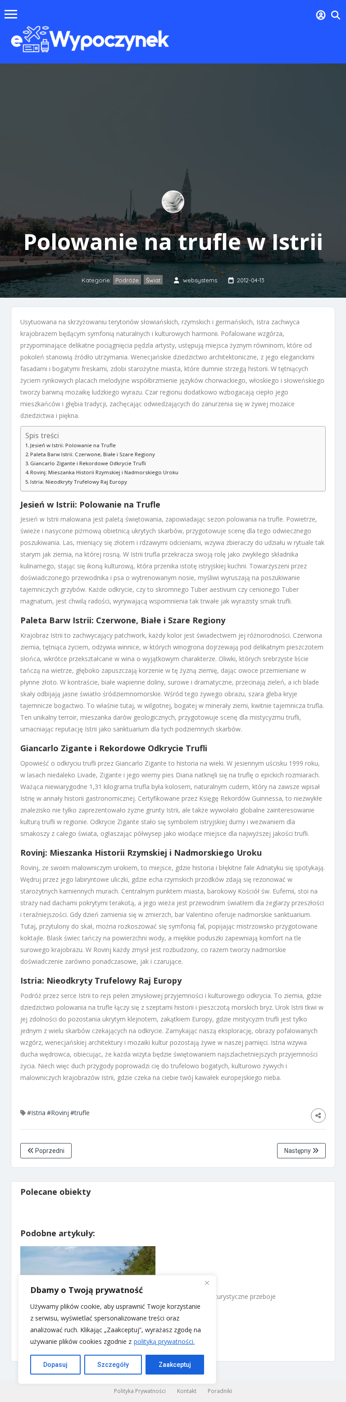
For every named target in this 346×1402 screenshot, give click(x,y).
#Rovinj (58, 1112)
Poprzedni (49, 1150)
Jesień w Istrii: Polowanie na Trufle (73, 445)
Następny (298, 1150)
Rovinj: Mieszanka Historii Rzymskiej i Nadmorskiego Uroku (104, 472)
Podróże (127, 280)
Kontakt (186, 1391)
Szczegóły (113, 1364)
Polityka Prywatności (140, 1391)
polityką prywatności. (164, 1341)
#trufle (80, 1112)
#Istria (36, 1112)
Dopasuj (55, 1364)
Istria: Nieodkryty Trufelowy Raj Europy (78, 481)
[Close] (206, 1282)
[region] (117, 1329)
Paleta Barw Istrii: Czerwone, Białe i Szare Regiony (92, 454)
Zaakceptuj (175, 1364)
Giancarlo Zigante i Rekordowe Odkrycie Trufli (88, 463)
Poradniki (220, 1391)
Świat (153, 280)
